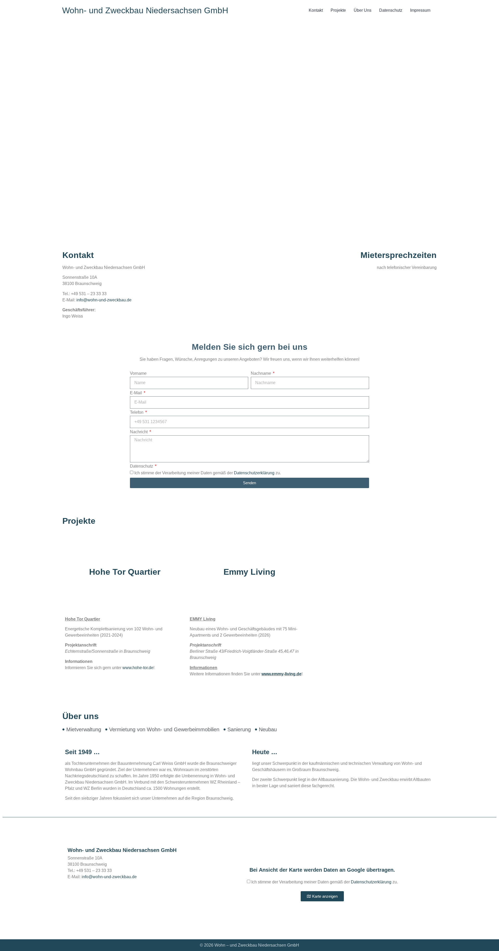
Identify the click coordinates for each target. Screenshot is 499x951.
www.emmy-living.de (281, 674)
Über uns (362, 10)
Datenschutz (390, 10)
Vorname (138, 373)
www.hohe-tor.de (137, 667)
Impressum (420, 10)
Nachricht (139, 432)
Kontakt (316, 10)
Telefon (137, 412)
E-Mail (136, 393)
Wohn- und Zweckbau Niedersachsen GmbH (145, 10)
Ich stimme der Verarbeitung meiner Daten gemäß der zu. (207, 472)
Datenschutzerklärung (254, 472)
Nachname (261, 373)
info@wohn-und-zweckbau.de (104, 300)
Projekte (338, 10)
